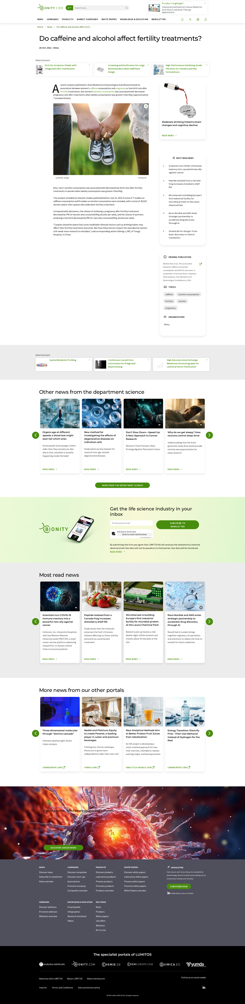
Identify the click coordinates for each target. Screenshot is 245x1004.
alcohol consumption (104, 91)
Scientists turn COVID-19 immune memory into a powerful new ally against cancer (185, 169)
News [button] (40, 19)
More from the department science (122, 485)
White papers (102, 916)
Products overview (105, 890)
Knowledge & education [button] (134, 19)
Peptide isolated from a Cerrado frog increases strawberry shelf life (185, 184)
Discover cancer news (63, 847)
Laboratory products (106, 876)
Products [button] (67, 19)
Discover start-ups (76, 876)
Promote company (76, 886)
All (68, 8)
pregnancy (120, 88)
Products (100, 911)
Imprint (43, 987)
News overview (46, 881)
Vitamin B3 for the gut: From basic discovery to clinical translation (183, 234)
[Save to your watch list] (182, 19)
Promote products (105, 886)
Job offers (100, 920)
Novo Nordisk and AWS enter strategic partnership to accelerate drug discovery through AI (183, 218)
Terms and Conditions (62, 987)
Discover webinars (48, 907)
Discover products (104, 872)
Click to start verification (134, 534)
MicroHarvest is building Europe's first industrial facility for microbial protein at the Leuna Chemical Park (185, 200)
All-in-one (101, 930)
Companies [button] (53, 19)
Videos (70, 920)
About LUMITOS (75, 978)
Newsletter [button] (159, 19)
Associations (73, 881)
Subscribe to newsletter (177, 525)
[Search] (127, 8)
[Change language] (198, 19)
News (98, 907)
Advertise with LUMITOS (51, 978)
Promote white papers (135, 886)
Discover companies (77, 872)
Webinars (100, 925)
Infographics (73, 911)
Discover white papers (134, 872)
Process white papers (134, 881)
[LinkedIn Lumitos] (204, 987)
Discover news (46, 872)
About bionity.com (96, 978)
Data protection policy (89, 987)
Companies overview (77, 890)
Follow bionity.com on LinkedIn (182, 893)
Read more (116, 551)
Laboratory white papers (136, 876)
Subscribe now (178, 886)
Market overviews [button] (87, 19)
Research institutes (76, 916)
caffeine (94, 88)
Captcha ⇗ (146, 537)
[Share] (190, 19)
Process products (104, 881)
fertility (64, 91)
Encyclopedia (73, 907)
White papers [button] (109, 19)
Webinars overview (48, 916)
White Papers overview (135, 890)
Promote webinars (48, 911)
